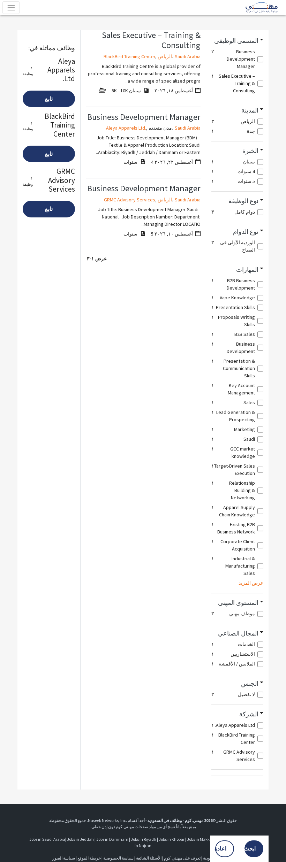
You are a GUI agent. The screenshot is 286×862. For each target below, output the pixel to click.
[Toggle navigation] (11, 7)
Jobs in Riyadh (143, 839)
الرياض (165, 56)
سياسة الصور (63, 858)
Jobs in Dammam (112, 839)
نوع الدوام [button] (245, 232)
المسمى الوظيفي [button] (236, 41)
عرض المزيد (251, 583)
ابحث (250, 848)
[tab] (237, 41)
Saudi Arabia (188, 56)
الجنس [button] (249, 683)
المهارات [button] (247, 270)
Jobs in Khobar (172, 839)
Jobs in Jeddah (80, 839)
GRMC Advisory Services (129, 200)
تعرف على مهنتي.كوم (182, 858)
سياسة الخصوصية (118, 858)
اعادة (220, 848)
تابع (49, 98)
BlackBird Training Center (129, 56)
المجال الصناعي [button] (238, 633)
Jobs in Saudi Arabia (47, 839)
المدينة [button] (249, 110)
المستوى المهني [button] (238, 603)
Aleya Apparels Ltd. (126, 128)
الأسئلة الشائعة (148, 858)
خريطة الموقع (89, 858)
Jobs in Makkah (200, 839)
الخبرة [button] (250, 151)
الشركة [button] (248, 714)
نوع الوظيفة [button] (243, 201)
